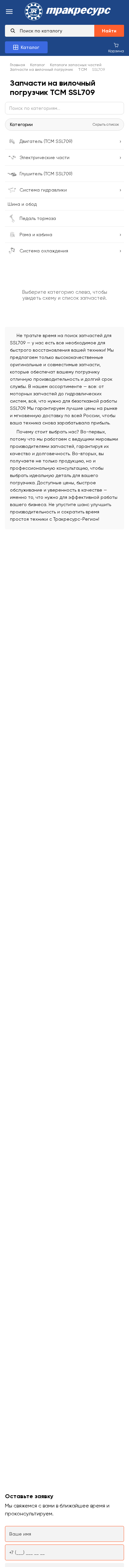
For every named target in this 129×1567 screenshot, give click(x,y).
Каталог (37, 65)
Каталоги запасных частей (76, 65)
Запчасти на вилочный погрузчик (41, 69)
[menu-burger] (9, 12)
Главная (17, 65)
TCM (82, 69)
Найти (109, 31)
